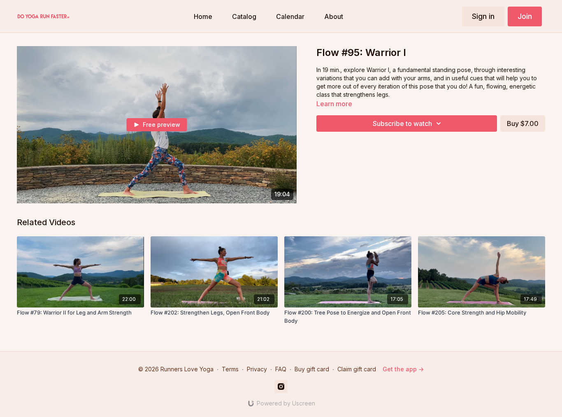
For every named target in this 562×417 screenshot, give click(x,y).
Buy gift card (312, 369)
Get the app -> (403, 369)
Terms (230, 369)
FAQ (280, 369)
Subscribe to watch (402, 123)
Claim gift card (356, 369)
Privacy (257, 369)
